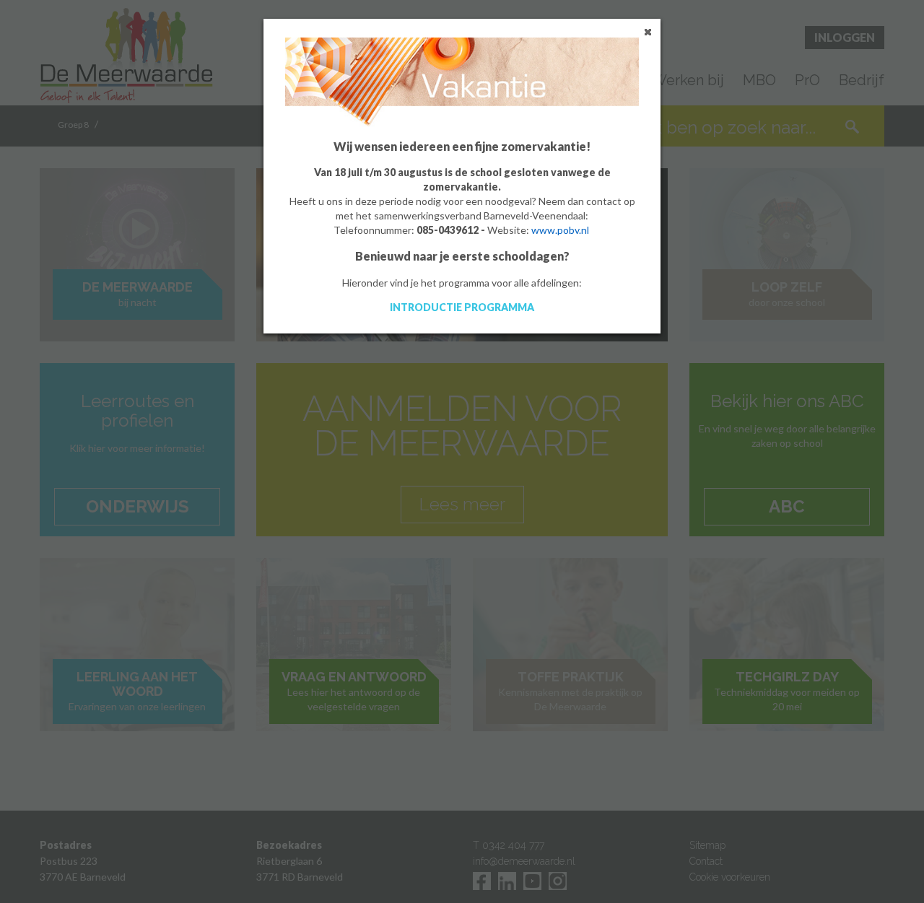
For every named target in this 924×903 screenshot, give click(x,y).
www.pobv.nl (560, 230)
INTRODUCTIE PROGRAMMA (462, 307)
